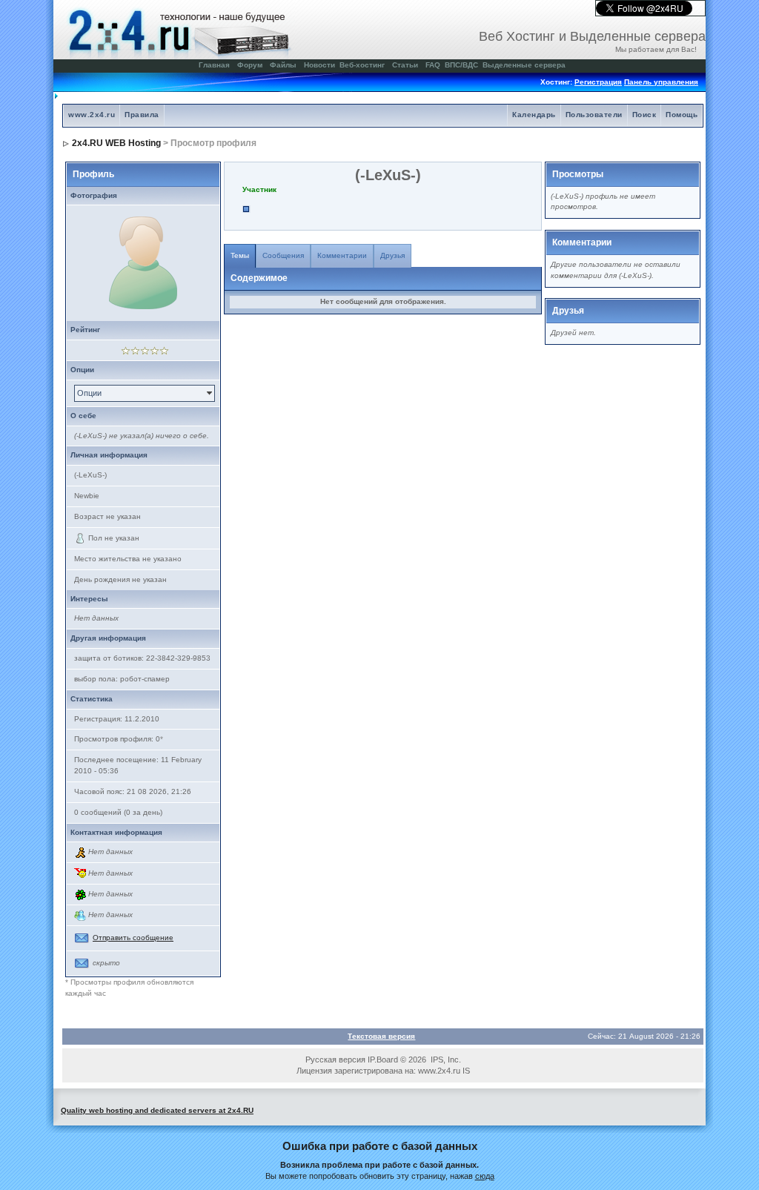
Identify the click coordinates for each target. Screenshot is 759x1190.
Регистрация (598, 82)
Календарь (534, 114)
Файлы (283, 65)
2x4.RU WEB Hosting (116, 143)
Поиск (644, 114)
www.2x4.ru (91, 114)
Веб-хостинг (362, 65)
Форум (249, 65)
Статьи (405, 65)
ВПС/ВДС (461, 65)
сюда (484, 1175)
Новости (319, 65)
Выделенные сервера (524, 65)
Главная (214, 65)
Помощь (681, 114)
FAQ (432, 65)
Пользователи (594, 114)
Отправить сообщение (133, 937)
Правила (142, 114)
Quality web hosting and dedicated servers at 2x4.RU (157, 1110)
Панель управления (661, 82)
